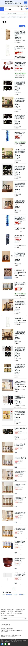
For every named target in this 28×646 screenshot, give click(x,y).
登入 (18, 6)
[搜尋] (25, 13)
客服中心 (25, 6)
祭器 (3, 594)
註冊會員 (21, 6)
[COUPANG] (5, 625)
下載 (25, 2)
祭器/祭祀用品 (19, 17)
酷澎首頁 (3, 17)
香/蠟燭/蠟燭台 (9, 594)
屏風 (25, 17)
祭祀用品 (13, 17)
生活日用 (8, 17)
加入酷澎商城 (3, 615)
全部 (2, 13)
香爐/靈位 (15, 594)
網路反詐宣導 (11, 615)
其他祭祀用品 (21, 594)
